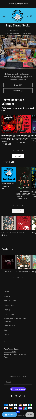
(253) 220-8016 (10, 352)
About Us (7, 296)
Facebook (7, 357)
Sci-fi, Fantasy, (16, 77)
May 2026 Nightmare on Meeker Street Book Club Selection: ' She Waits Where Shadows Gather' (23, 137)
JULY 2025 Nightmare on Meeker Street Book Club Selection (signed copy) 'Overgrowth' (23, 194)
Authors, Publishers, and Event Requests (15, 320)
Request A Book (9, 325)
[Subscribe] (30, 382)
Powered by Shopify (23, 415)
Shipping (7, 310)
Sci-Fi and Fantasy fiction (9, 234)
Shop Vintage (18, 91)
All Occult (5, 272)
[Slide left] (13, 150)
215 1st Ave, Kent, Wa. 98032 (15, 354)
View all (18, 156)
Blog (5, 330)
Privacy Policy (9, 314)
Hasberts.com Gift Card (8, 183)
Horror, (25, 77)
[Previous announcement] (4, 4)
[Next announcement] (32, 4)
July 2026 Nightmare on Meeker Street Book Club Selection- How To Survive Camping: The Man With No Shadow (9, 138)
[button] (4, 16)
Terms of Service (10, 300)
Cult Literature (22, 272)
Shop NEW (18, 85)
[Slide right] (22, 150)
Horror (19, 233)
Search (6, 292)
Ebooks (6, 334)
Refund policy (9, 305)
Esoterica (13, 79)
